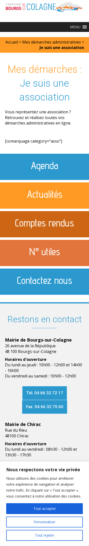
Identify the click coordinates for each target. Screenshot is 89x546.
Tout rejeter (44, 535)
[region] (44, 503)
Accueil (11, 42)
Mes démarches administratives (51, 42)
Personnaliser (44, 522)
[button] (75, 27)
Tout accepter (44, 508)
